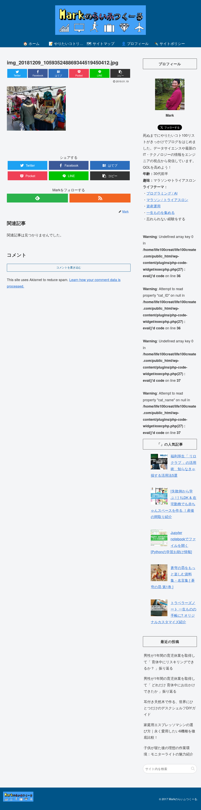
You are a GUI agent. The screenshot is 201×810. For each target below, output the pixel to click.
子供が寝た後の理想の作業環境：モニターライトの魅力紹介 (168, 750)
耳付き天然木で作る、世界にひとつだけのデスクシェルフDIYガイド (170, 708)
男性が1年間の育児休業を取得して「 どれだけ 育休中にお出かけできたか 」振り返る (169, 685)
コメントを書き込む (68, 267)
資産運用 (153, 205)
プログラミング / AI (161, 193)
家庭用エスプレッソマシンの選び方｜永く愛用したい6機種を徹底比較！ (169, 731)
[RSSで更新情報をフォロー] (100, 198)
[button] (192, 768)
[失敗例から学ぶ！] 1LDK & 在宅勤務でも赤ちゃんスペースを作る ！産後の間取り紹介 (173, 503)
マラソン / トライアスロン (167, 199)
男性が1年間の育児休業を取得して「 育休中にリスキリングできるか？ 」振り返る (169, 662)
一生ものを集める (160, 212)
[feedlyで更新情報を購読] (37, 198)
